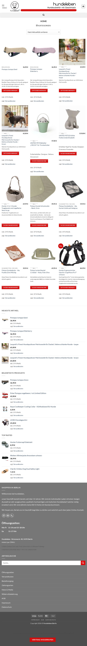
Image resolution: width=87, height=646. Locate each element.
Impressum (6, 603)
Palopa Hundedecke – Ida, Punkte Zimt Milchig (11, 271)
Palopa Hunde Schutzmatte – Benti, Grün (39, 207)
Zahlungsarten (7, 585)
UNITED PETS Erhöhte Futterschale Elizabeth (67, 137)
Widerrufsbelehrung (10, 594)
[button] (5, 6)
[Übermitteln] (83, 563)
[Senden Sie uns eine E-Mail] (8, 515)
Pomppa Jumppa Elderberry (36, 70)
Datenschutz (7, 607)
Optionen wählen (10, 90)
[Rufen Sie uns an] (12, 515)
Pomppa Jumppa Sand (9, 69)
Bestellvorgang (7, 581)
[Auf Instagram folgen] (4, 515)
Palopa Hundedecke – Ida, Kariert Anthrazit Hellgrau (68, 207)
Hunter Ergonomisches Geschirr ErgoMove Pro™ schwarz (68, 272)
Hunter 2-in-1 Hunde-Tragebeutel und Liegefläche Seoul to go (11, 208)
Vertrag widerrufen (42, 640)
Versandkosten (10, 101)
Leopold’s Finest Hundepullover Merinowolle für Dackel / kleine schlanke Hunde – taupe (68, 73)
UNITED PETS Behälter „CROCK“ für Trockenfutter (40, 144)
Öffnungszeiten (8, 572)
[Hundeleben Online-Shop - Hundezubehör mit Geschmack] (43, 6)
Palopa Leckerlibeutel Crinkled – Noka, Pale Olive (40, 271)
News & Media (7, 590)
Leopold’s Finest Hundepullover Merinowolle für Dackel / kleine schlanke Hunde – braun (10, 140)
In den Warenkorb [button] (39, 161)
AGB (3, 598)
